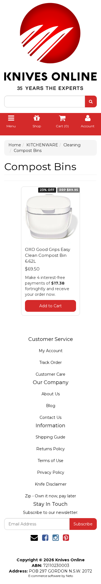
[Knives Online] (50, 44)
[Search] (91, 101)
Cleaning (72, 144)
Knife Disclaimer (50, 484)
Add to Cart (50, 305)
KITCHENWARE (42, 144)
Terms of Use (50, 460)
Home (14, 144)
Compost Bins (28, 150)
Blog (50, 405)
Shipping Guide (50, 437)
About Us (51, 393)
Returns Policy (50, 448)
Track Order (50, 362)
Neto (69, 576)
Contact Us (50, 417)
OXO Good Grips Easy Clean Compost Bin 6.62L (47, 255)
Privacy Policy (50, 472)
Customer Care (50, 374)
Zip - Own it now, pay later (50, 495)
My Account (51, 350)
